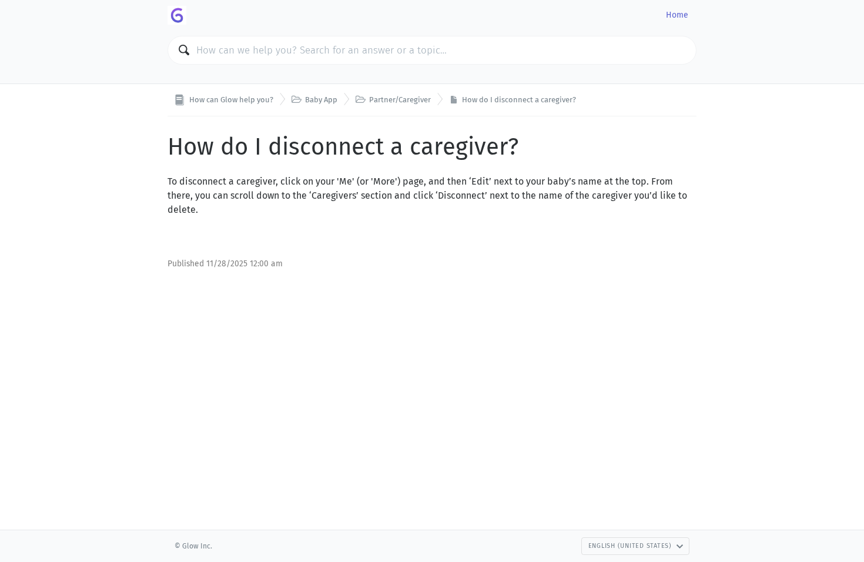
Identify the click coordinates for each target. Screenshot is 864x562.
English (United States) (630, 546)
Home (677, 15)
